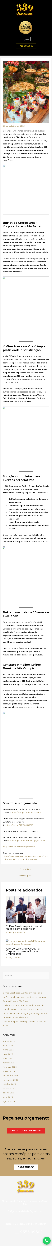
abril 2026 (7, 1058)
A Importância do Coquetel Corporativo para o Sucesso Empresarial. (23, 951)
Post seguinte (26, 876)
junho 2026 (8, 1050)
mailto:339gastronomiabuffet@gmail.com (26, 840)
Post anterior (26, 869)
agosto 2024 (9, 1101)
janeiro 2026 (9, 1071)
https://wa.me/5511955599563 (19, 825)
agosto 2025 (9, 1093)
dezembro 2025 (10, 1075)
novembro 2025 (10, 1080)
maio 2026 (8, 1054)
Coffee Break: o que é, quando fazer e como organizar (25, 927)
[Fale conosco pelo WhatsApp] (47, 1241)
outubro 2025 (9, 1084)
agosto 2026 (9, 1041)
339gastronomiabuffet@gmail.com (19, 847)
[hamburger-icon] (27, 39)
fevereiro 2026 (10, 1067)
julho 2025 (8, 1097)
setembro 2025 (10, 1088)
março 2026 (8, 1063)
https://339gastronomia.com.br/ (26, 812)
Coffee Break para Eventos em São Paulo (22, 993)
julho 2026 (8, 1045)
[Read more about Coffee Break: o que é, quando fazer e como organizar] (26, 909)
